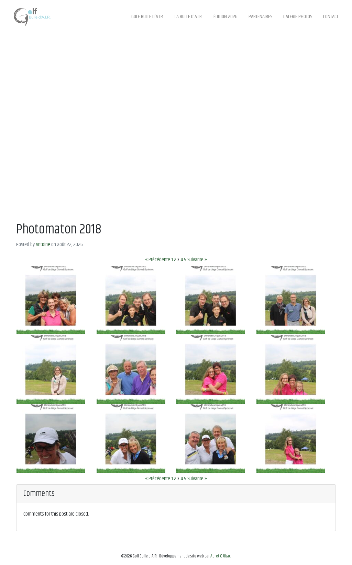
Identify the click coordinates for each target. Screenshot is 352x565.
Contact (330, 16)
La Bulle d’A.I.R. (188, 16)
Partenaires (260, 16)
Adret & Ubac (220, 556)
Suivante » (197, 259)
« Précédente (157, 259)
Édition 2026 (225, 16)
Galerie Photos (297, 16)
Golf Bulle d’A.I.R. (147, 16)
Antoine (43, 244)
